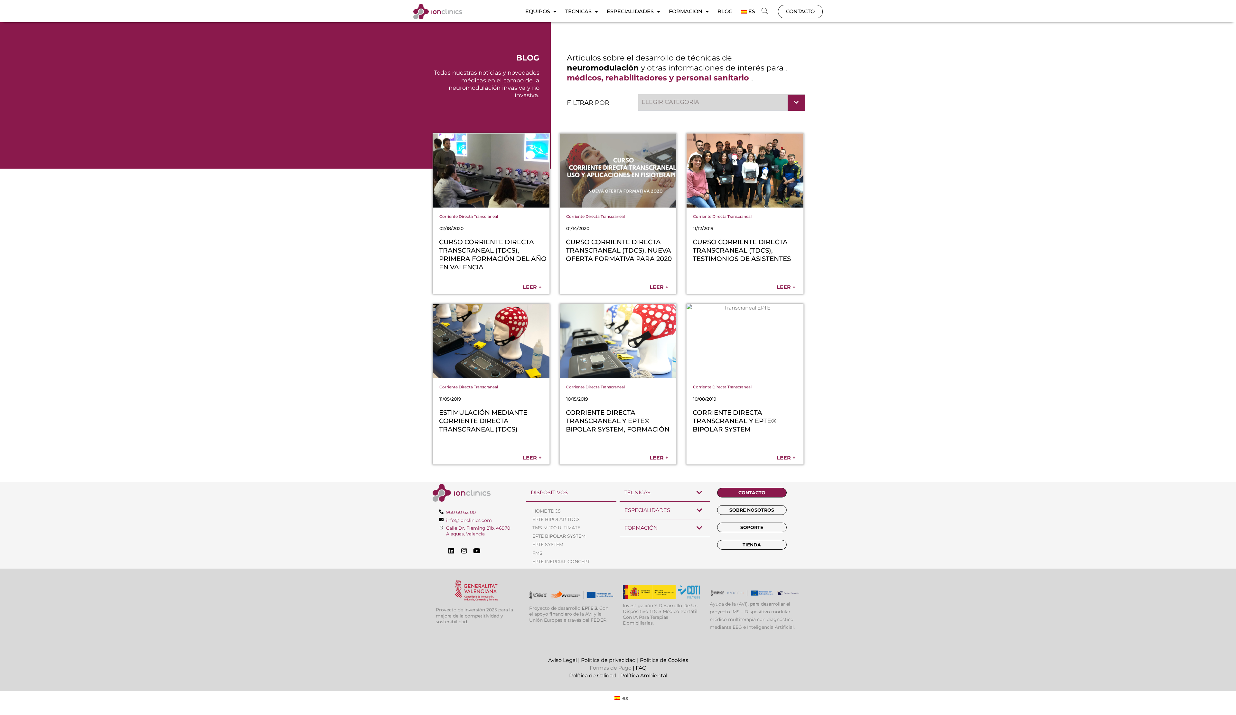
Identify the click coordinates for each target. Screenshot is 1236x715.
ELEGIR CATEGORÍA (670, 102)
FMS (537, 553)
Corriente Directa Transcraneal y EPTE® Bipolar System (734, 421)
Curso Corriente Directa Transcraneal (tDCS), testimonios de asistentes (742, 250)
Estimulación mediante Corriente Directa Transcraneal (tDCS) (483, 421)
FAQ (641, 668)
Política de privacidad (608, 660)
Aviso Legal (562, 660)
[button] (721, 102)
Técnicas (578, 11)
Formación (685, 11)
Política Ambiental (643, 676)
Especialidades (630, 11)
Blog (725, 11)
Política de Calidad (592, 676)
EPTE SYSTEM (547, 544)
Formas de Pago (611, 668)
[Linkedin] (451, 550)
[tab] (571, 493)
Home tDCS (546, 511)
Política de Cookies (664, 660)
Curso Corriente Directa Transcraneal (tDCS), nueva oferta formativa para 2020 (619, 250)
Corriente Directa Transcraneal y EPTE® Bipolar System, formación (618, 421)
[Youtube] (477, 550)
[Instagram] (464, 550)
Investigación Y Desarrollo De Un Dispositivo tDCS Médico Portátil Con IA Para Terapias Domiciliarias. (660, 614)
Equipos (537, 11)
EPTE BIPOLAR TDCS (556, 519)
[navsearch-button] (764, 11)
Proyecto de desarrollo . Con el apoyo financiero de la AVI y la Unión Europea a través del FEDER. (568, 614)
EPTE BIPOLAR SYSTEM (558, 536)
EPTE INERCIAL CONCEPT (561, 561)
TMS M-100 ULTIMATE (556, 528)
